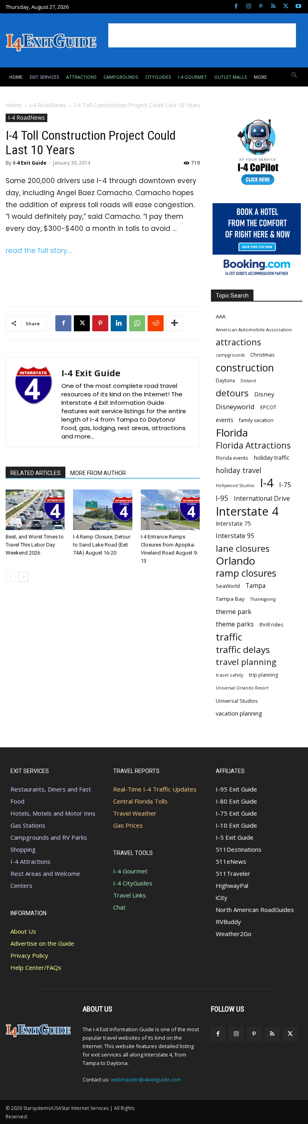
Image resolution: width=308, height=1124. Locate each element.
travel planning (246, 662)
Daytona (225, 380)
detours (232, 393)
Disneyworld (235, 406)
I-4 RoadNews (47, 105)
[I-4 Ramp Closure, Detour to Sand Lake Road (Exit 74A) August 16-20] (102, 510)
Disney (264, 394)
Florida (232, 432)
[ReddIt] (156, 323)
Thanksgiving (263, 599)
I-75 (285, 484)
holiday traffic (272, 457)
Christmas (262, 354)
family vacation (256, 420)
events (224, 420)
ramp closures (246, 573)
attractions (238, 342)
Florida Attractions (253, 445)
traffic (229, 637)
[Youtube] (298, 6)
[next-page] (23, 577)
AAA (220, 316)
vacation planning (239, 713)
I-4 (267, 483)
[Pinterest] (261, 6)
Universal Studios (237, 700)
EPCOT (268, 407)
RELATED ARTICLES (35, 473)
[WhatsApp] (137, 323)
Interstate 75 (233, 523)
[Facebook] (236, 6)
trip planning (263, 674)
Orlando (235, 561)
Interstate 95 (235, 536)
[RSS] (273, 6)
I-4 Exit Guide (30, 162)
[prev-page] (11, 577)
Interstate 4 (247, 511)
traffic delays (243, 649)
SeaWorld (228, 586)
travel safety (229, 675)
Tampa (255, 585)
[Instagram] (248, 6)
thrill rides (271, 624)
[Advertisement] (202, 35)
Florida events (232, 458)
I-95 (222, 498)
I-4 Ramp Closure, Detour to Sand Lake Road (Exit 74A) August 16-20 (101, 545)
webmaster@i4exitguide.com (146, 1079)
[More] (174, 323)
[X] (286, 6)
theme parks (235, 624)
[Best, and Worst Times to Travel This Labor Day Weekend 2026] (35, 510)
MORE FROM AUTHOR (98, 473)
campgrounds (230, 355)
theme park (233, 612)
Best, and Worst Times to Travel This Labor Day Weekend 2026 (35, 545)
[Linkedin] (119, 323)
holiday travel (238, 470)
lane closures (243, 548)
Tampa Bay (230, 598)
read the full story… (38, 250)
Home (14, 105)
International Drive (262, 498)
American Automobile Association (254, 329)
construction (245, 367)
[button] (294, 75)
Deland (248, 380)
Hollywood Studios (235, 485)
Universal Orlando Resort (242, 688)
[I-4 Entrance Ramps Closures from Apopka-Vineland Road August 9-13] (170, 510)
